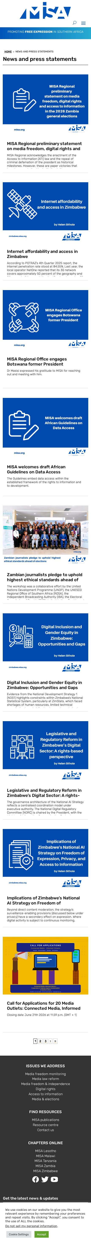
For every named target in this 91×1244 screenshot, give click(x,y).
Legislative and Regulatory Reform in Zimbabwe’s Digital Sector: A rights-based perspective (44, 795)
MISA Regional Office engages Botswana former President (37, 361)
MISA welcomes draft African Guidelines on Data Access (36, 469)
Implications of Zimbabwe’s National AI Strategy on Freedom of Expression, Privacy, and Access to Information (43, 905)
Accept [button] (41, 1234)
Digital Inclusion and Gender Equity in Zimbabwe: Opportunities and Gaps (44, 685)
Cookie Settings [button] (19, 1234)
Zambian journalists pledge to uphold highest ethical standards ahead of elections (44, 579)
